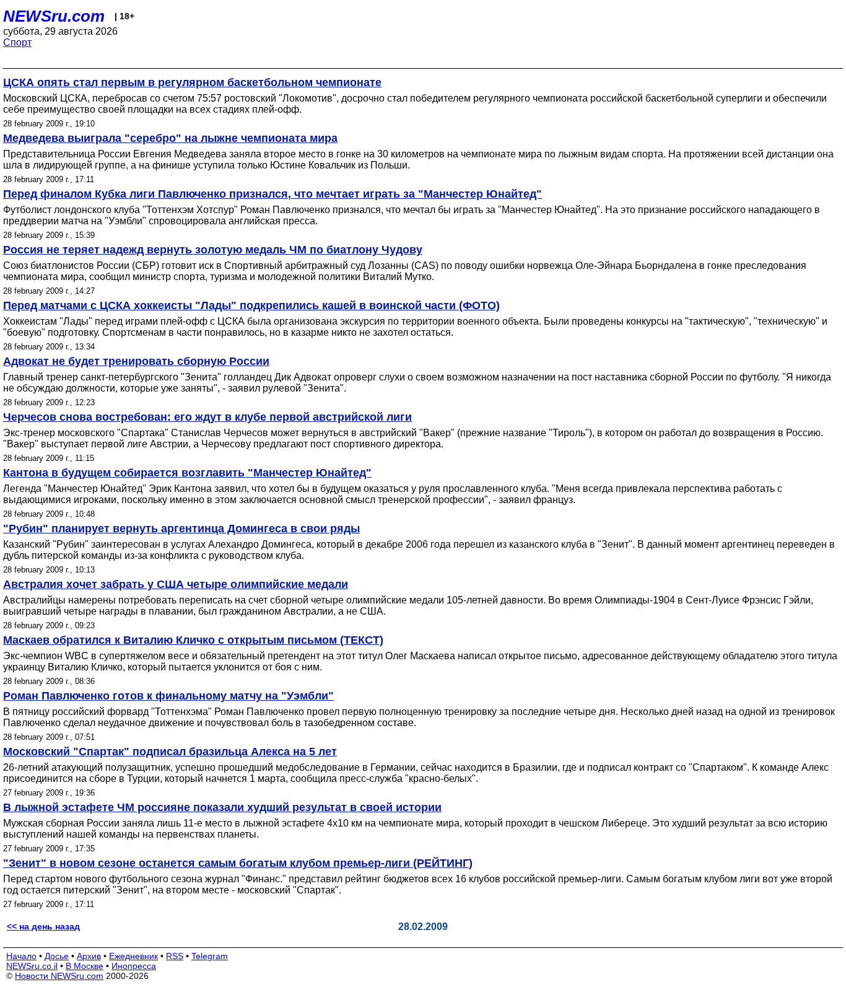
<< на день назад (43, 926)
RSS (174, 956)
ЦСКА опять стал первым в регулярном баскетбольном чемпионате (192, 82)
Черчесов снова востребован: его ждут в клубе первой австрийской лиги (207, 417)
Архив (89, 956)
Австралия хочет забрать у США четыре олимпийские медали (175, 584)
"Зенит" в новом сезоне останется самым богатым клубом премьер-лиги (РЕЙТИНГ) (238, 863)
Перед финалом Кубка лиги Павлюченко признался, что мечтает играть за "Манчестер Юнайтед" (272, 194)
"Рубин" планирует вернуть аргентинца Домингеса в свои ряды (181, 528)
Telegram (209, 956)
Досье (57, 956)
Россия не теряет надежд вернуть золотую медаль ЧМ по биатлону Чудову (212, 249)
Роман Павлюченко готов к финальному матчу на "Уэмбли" (168, 696)
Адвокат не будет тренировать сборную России (136, 361)
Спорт (17, 42)
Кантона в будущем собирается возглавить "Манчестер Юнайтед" (187, 473)
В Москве (84, 966)
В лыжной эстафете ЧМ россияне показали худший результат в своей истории (222, 807)
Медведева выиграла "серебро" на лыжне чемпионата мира (170, 138)
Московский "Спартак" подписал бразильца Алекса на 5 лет (170, 751)
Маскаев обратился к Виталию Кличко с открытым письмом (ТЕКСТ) (193, 640)
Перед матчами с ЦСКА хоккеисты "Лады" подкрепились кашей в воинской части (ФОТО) (251, 305)
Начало (21, 956)
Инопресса (133, 966)
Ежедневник (133, 956)
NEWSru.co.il (32, 966)
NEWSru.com (54, 16)
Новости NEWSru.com (59, 976)
